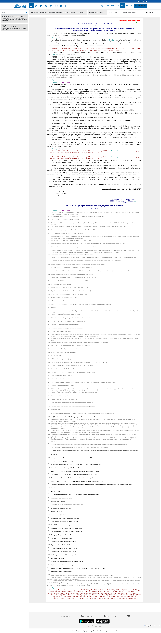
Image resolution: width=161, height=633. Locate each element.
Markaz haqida (64, 616)
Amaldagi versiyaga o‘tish (133, 22)
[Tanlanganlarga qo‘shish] (36, 5)
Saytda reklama (110, 616)
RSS (128, 616)
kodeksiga (111, 40)
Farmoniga (115, 151)
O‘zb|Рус (129, 6)
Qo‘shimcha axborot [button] (129, 12)
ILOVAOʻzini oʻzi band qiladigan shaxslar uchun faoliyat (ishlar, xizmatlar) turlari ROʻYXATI (14, 27)
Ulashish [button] (150, 12)
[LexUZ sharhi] (46, 5)
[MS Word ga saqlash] (61, 5)
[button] (14, 19)
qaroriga (137, 201)
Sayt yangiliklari (87, 616)
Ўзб (117, 6)
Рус (107, 6)
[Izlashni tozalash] (26, 12)
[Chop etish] (66, 5)
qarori (120, 48)
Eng (112, 6)
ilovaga (55, 54)
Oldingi (54, 38)
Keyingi (54, 80)
